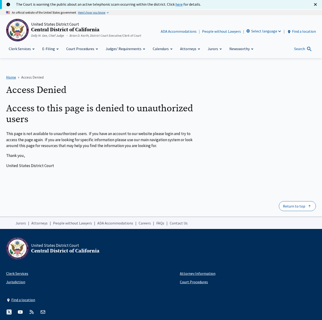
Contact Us (179, 223)
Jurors (21, 223)
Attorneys (39, 223)
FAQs (160, 223)
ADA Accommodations (179, 31)
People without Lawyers (221, 31)
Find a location (304, 31)
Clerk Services (17, 273)
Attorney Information (197, 273)
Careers (145, 223)
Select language (264, 31)
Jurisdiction (15, 282)
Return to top (294, 206)
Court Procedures (194, 282)
